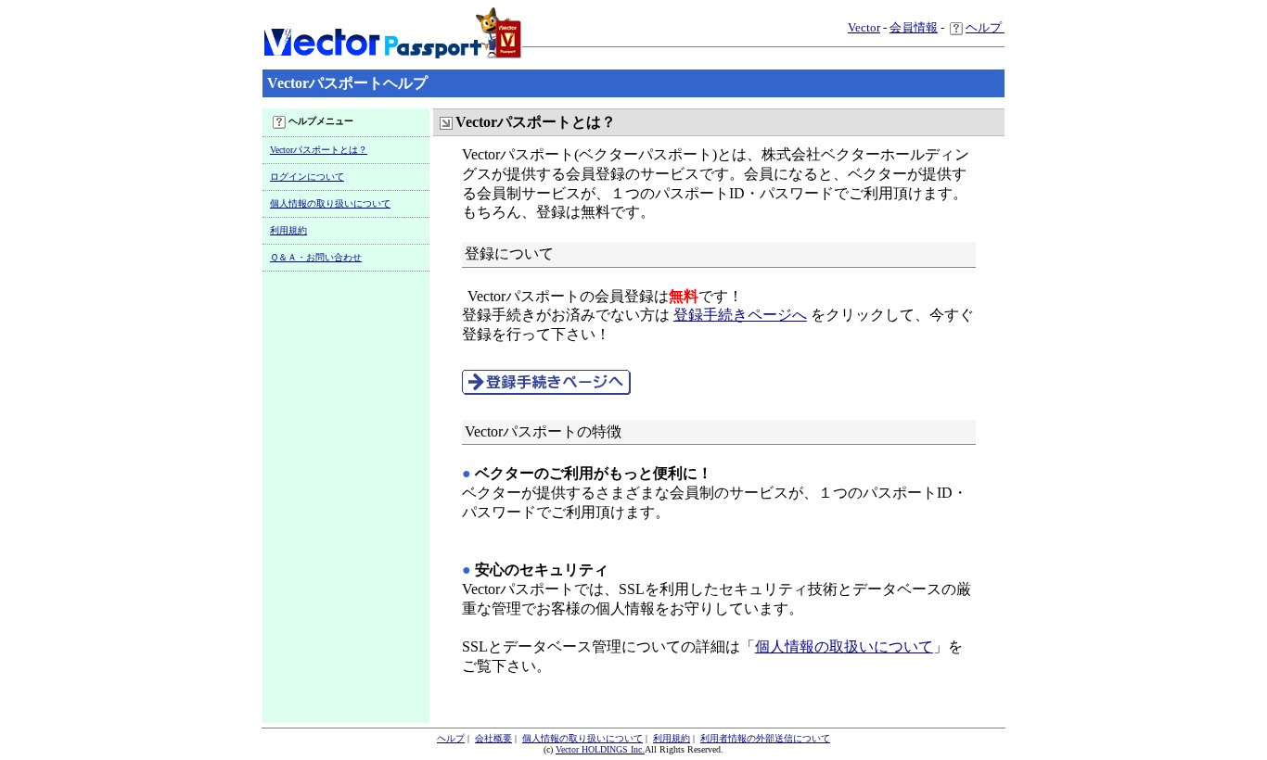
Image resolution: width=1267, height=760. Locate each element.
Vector (864, 27)
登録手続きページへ (740, 315)
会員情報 (913, 27)
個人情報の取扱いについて (844, 646)
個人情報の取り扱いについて (330, 203)
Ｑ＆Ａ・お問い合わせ (316, 257)
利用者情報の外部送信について (765, 738)
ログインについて (307, 176)
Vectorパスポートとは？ (318, 150)
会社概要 (493, 738)
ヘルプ (985, 27)
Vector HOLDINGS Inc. (600, 749)
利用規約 (288, 230)
